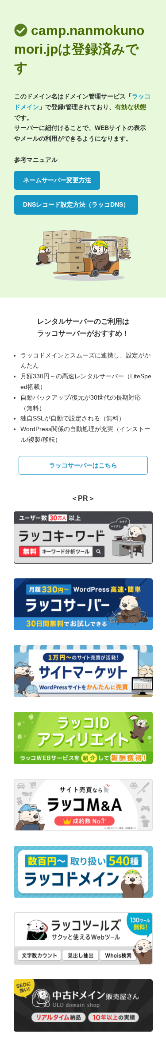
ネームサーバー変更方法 (57, 180)
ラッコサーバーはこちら (83, 465)
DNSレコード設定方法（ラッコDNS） (76, 204)
